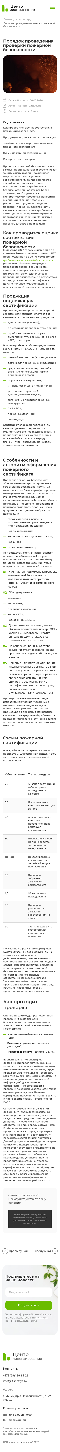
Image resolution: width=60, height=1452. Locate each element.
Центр (16, 6)
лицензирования (22, 9)
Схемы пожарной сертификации (24, 153)
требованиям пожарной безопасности (28, 260)
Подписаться (29, 1305)
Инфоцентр (23, 19)
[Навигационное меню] (52, 7)
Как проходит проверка (19, 159)
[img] (5, 8)
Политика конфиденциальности (20, 1428)
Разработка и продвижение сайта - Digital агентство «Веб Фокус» (26, 1432)
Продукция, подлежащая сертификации (29, 137)
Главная (7, 19)
